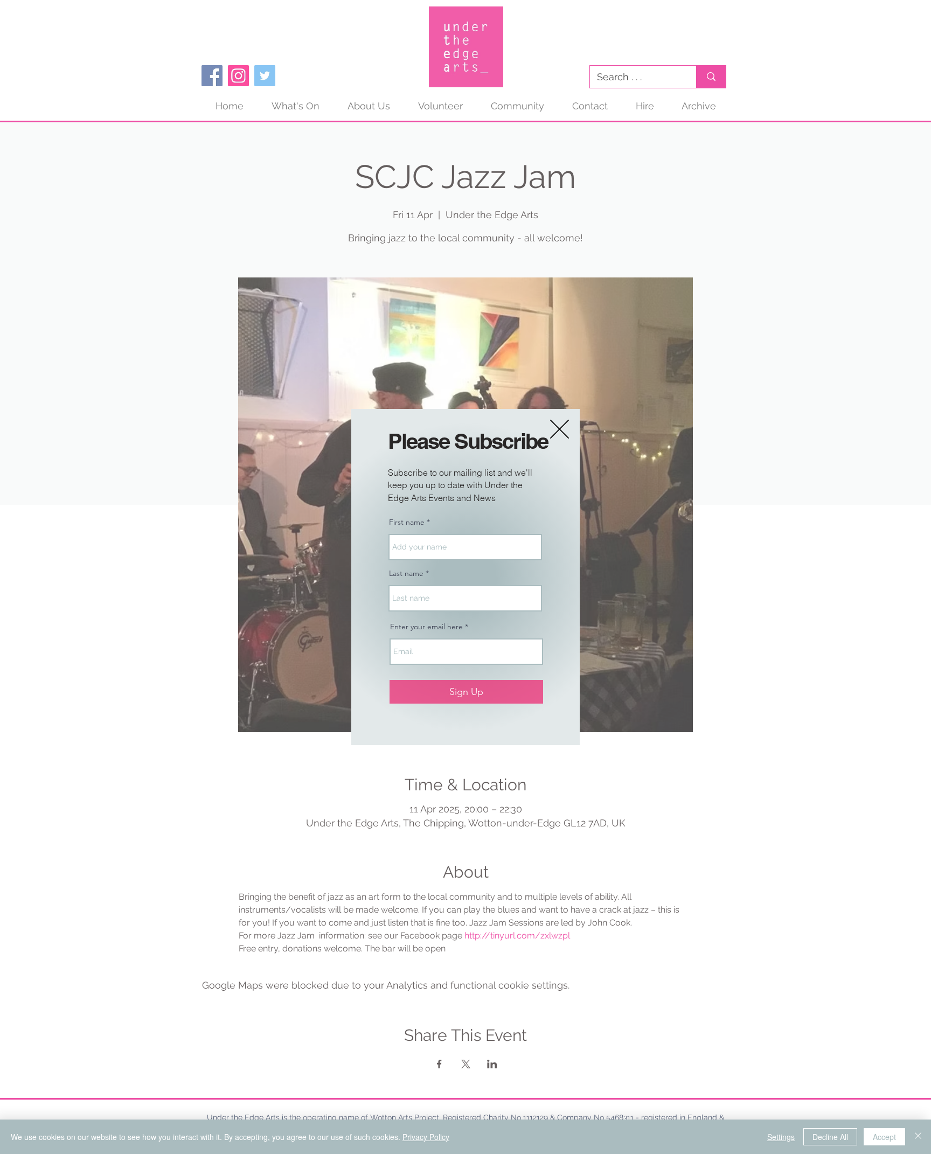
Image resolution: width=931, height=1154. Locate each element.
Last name (406, 573)
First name (407, 522)
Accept (884, 1136)
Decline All (830, 1136)
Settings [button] (781, 1136)
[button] (559, 429)
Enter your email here (426, 626)
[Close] (918, 1136)
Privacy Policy (425, 1136)
